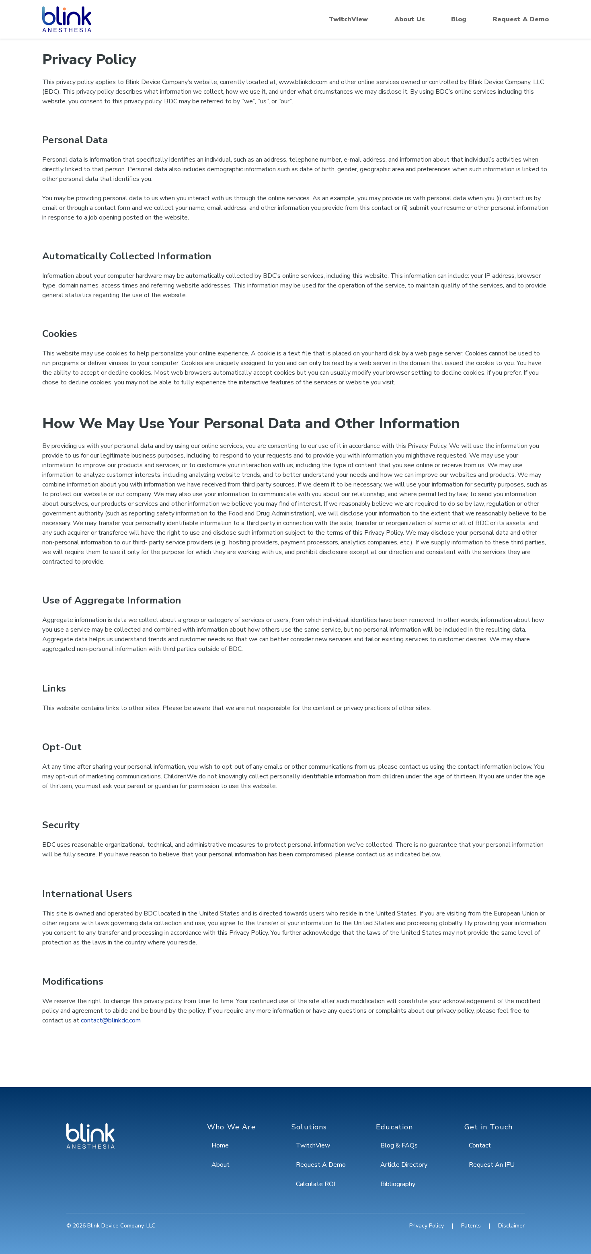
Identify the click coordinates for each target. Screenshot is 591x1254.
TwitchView (348, 19)
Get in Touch (488, 1127)
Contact (480, 1145)
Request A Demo (520, 19)
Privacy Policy (426, 1225)
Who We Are (231, 1127)
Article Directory (403, 1164)
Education (394, 1127)
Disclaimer (511, 1225)
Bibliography (397, 1184)
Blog (458, 19)
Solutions (309, 1127)
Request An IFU (492, 1164)
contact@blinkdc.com (111, 1020)
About (220, 1164)
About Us (409, 19)
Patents (471, 1225)
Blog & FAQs (399, 1145)
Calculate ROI (315, 1184)
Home (220, 1145)
